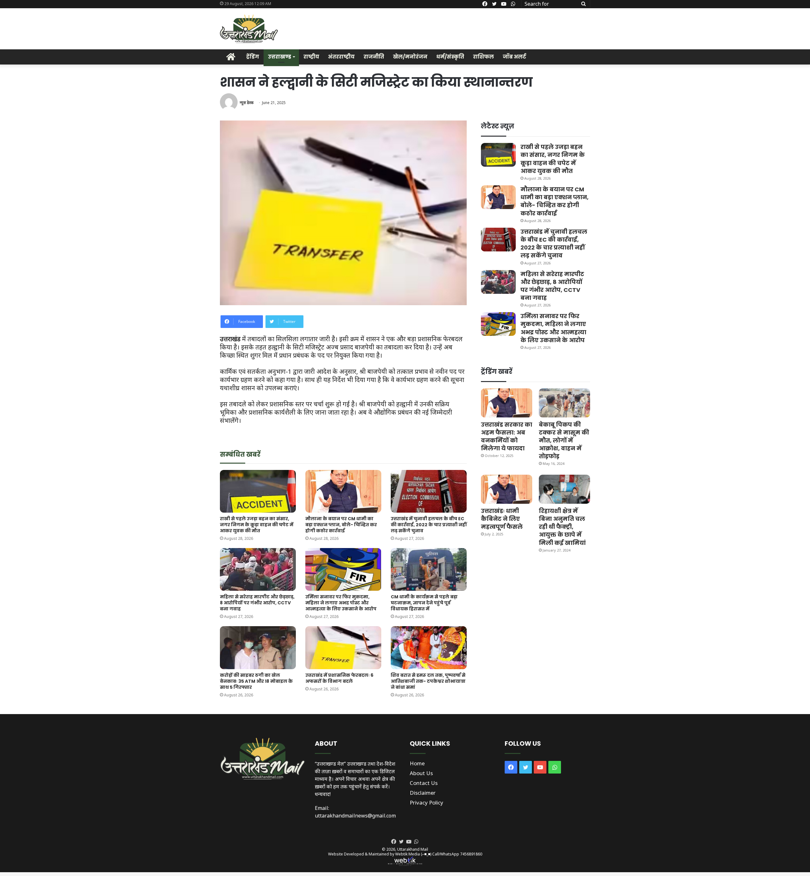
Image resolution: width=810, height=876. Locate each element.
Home (417, 763)
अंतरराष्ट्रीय (341, 56)
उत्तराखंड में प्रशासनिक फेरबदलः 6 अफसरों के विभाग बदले (339, 678)
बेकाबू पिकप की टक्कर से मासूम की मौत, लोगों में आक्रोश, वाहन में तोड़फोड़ (564, 440)
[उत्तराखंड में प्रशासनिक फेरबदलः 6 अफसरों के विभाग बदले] (343, 647)
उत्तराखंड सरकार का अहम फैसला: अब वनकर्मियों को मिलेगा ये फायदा (506, 437)
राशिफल (483, 56)
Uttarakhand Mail (412, 849)
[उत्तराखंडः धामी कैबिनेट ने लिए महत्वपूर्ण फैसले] (506, 489)
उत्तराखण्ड (279, 56)
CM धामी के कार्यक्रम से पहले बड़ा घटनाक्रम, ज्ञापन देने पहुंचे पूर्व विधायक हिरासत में (424, 603)
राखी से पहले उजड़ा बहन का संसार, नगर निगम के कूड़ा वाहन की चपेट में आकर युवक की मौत (256, 524)
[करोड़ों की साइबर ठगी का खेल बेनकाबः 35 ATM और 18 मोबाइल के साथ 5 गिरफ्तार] (258, 647)
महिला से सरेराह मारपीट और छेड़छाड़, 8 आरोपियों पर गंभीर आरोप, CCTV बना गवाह (257, 603)
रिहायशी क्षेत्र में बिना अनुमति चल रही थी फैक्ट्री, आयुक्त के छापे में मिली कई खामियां (562, 527)
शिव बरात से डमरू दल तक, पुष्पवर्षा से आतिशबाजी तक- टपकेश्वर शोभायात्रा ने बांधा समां (428, 681)
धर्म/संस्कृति (450, 56)
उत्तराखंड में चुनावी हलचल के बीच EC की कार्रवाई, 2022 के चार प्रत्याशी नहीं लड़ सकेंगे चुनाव (429, 524)
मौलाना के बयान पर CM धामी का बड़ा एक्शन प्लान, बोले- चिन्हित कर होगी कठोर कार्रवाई (341, 524)
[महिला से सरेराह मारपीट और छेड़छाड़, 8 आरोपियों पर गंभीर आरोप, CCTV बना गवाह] (258, 569)
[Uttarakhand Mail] (249, 29)
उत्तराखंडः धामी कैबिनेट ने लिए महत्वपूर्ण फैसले (502, 519)
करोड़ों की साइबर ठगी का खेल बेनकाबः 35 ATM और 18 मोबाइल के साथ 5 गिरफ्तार (256, 681)
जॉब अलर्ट (514, 56)
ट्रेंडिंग (252, 56)
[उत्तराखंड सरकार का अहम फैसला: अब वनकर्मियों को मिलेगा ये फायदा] (506, 402)
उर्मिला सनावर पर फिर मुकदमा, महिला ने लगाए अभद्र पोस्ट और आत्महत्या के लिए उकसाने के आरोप (341, 603)
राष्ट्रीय (311, 56)
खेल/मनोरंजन (410, 56)
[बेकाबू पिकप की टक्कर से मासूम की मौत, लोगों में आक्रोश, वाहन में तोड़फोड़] (564, 402)
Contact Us (424, 783)
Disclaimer (423, 792)
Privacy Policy (426, 802)
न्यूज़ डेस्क (246, 102)
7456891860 (471, 854)
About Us (421, 773)
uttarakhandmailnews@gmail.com (355, 815)
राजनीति (374, 56)
